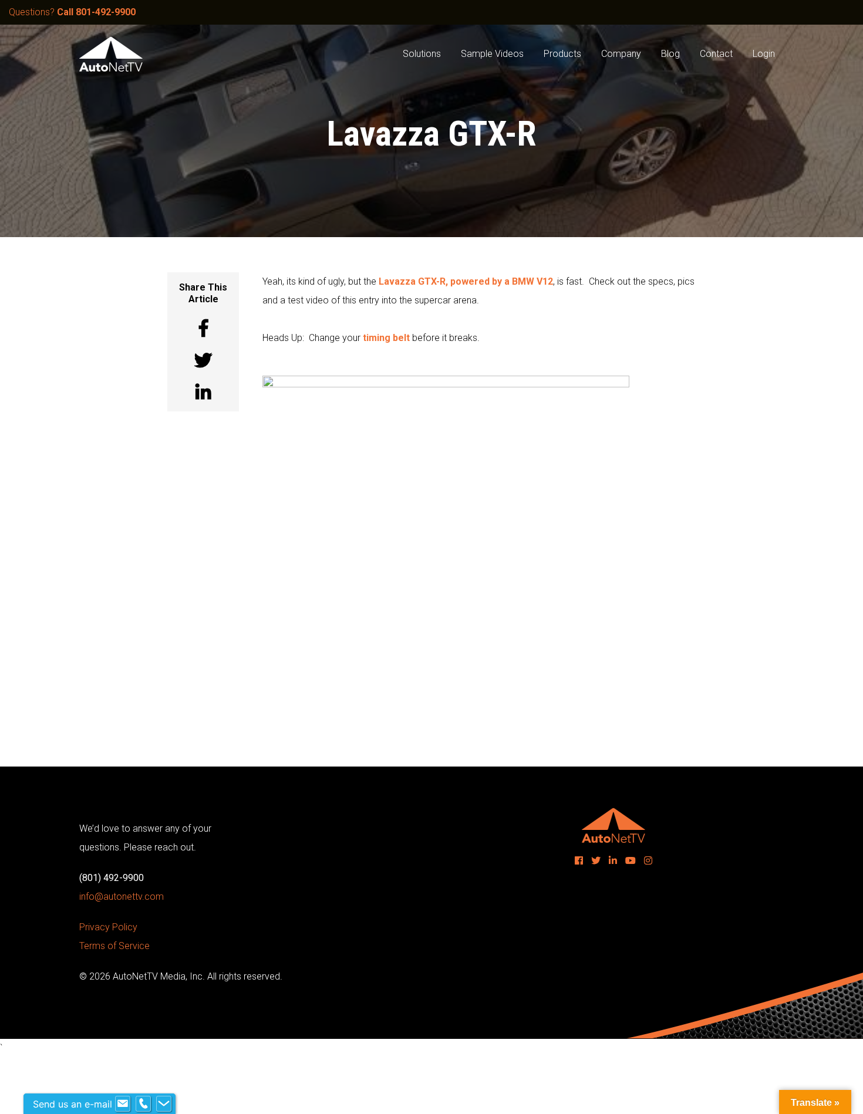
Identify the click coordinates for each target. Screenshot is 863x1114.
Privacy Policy (108, 927)
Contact (716, 53)
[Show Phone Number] (143, 1104)
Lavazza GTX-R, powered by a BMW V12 (466, 281)
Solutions (422, 53)
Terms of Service (114, 945)
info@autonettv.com (121, 896)
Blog (670, 53)
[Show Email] (122, 1104)
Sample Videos (492, 53)
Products (562, 53)
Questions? (72, 12)
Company (621, 53)
